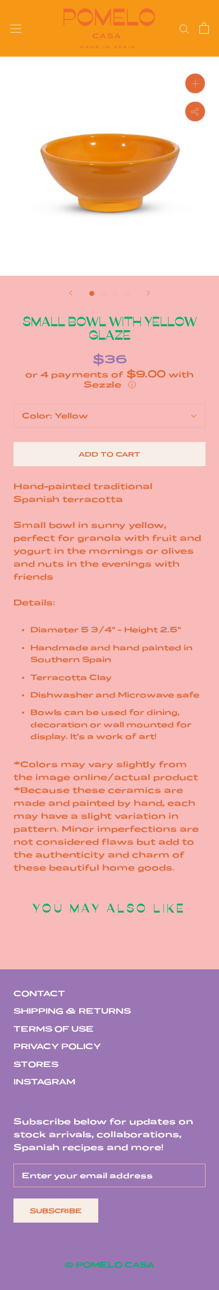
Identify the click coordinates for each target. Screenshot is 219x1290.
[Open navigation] (15, 28)
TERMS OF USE (53, 1028)
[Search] (184, 28)
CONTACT (39, 993)
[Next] (148, 292)
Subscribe (56, 1210)
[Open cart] (204, 28)
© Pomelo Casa (109, 1264)
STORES (35, 1064)
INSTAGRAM (44, 1081)
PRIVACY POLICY (57, 1046)
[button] (109, 379)
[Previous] (70, 292)
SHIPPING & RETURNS (72, 1010)
